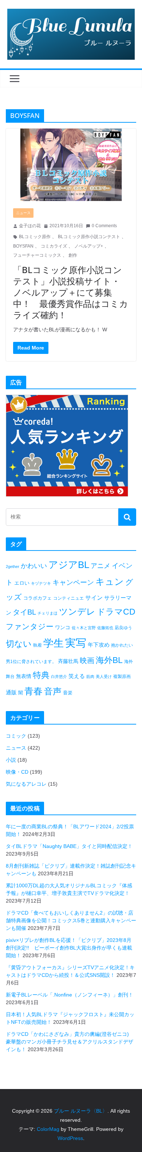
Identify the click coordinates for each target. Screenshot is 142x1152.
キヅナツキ (41, 583)
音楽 (67, 692)
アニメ (100, 565)
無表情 (23, 676)
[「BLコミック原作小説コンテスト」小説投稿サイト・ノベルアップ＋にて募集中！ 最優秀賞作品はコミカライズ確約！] (71, 165)
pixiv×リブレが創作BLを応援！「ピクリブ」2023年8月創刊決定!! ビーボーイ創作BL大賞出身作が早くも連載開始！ (69, 947)
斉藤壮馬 (68, 661)
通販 (11, 692)
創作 (72, 255)
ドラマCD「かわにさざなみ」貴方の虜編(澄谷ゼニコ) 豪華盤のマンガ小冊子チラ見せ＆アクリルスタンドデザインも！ (70, 1041)
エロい (21, 583)
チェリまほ (48, 613)
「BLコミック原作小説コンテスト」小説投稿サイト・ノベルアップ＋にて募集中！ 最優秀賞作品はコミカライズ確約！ (70, 292)
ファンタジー (30, 626)
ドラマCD (116, 611)
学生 (53, 643)
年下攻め (99, 645)
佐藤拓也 (105, 628)
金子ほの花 (30, 225)
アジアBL (68, 564)
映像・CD (17, 772)
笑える (76, 676)
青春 (33, 691)
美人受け (104, 676)
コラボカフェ (37, 598)
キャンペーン (73, 582)
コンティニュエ (68, 598)
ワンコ (62, 627)
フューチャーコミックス (37, 255)
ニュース (23, 213)
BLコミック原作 (35, 236)
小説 (11, 760)
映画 (87, 660)
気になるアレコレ (26, 784)
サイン (94, 598)
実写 (75, 643)
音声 (53, 691)
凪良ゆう (123, 627)
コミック (16, 736)
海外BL (109, 660)
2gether (12, 566)
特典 (41, 675)
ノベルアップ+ (88, 246)
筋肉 (90, 676)
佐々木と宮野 (84, 628)
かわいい (34, 565)
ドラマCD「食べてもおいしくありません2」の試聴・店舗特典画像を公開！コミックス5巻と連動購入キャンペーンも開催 (71, 920)
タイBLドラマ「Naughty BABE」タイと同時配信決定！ (69, 846)
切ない (19, 643)
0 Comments (104, 225)
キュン (109, 581)
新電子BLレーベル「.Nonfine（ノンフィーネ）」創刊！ (69, 995)
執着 (37, 645)
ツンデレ (77, 611)
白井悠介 (59, 676)
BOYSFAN (23, 246)
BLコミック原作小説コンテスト (89, 236)
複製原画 (122, 676)
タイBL (24, 612)
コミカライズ (54, 246)
